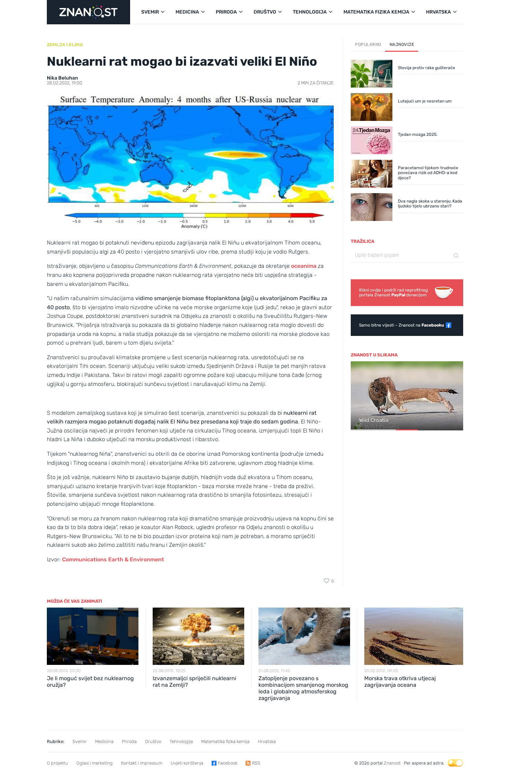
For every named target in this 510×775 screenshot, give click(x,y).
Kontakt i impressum (141, 763)
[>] (455, 396)
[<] (359, 396)
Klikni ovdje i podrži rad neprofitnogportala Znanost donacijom (393, 292)
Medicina (104, 741)
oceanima (303, 266)
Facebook (227, 763)
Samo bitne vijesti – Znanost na (401, 325)
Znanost (392, 763)
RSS (256, 763)
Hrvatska (267, 741)
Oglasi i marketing (94, 763)
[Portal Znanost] (88, 12)
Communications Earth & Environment (113, 559)
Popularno (368, 44)
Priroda (129, 741)
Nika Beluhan (62, 78)
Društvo (153, 741)
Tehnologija (181, 741)
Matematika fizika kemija (225, 741)
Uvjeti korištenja (187, 763)
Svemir (80, 741)
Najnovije (402, 44)
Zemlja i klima (65, 44)
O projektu (57, 763)
